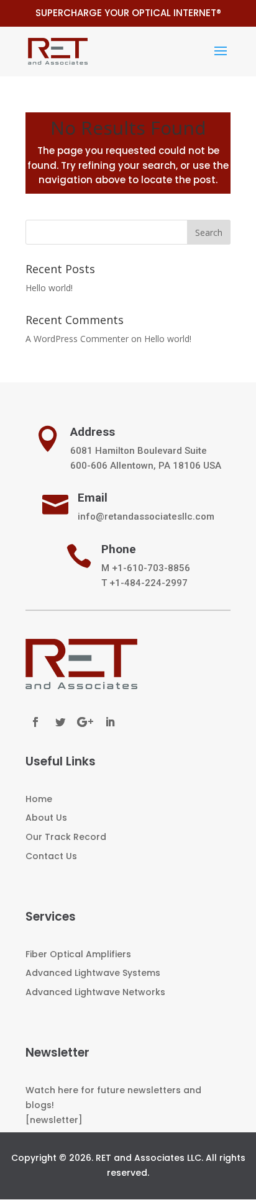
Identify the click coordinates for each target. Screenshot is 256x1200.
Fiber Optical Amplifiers (78, 954)
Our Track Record (65, 837)
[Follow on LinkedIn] (110, 722)
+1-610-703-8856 (151, 568)
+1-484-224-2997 (148, 583)
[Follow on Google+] (85, 722)
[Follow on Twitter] (60, 722)
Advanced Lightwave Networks (95, 992)
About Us (46, 817)
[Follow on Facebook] (35, 722)
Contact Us (51, 856)
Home (38, 799)
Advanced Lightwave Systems (92, 973)
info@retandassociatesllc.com (146, 516)
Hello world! (49, 288)
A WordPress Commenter (77, 339)
